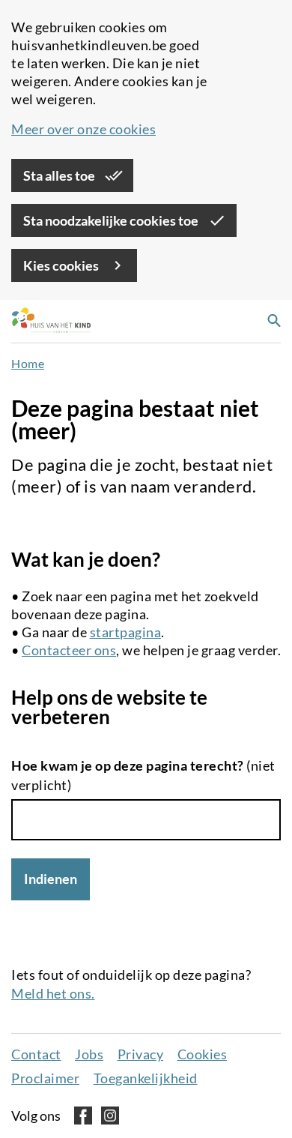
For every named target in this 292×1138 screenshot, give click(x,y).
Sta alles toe (60, 175)
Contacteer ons (69, 650)
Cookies (202, 1054)
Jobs (89, 1054)
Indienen (50, 878)
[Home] (47, 321)
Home (27, 363)
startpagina (126, 632)
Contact (36, 1054)
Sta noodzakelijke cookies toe (112, 220)
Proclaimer (45, 1078)
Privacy (141, 1054)
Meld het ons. (53, 993)
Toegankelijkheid (146, 1078)
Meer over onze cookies (83, 129)
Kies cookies (62, 265)
